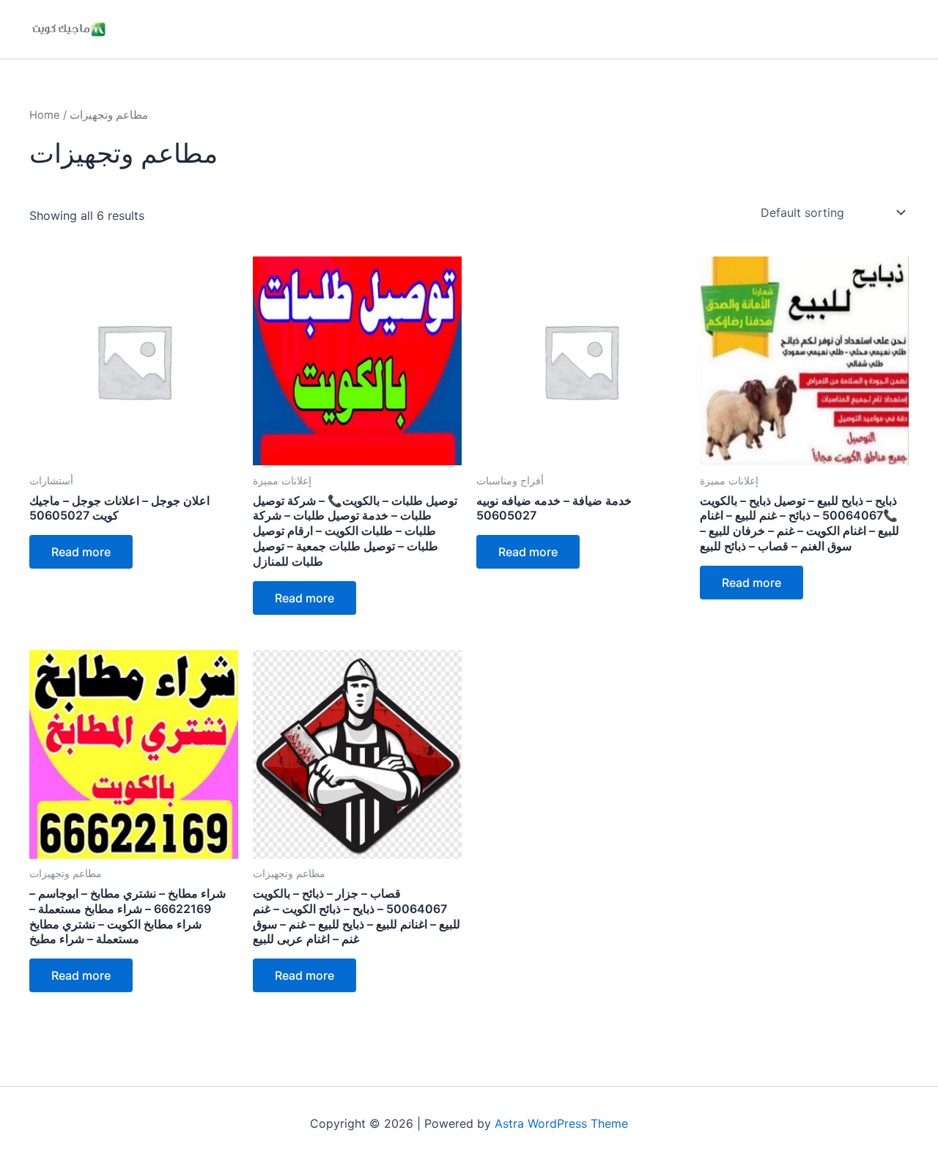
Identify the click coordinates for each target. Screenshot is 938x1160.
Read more (81, 551)
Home (44, 115)
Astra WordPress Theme (561, 1123)
